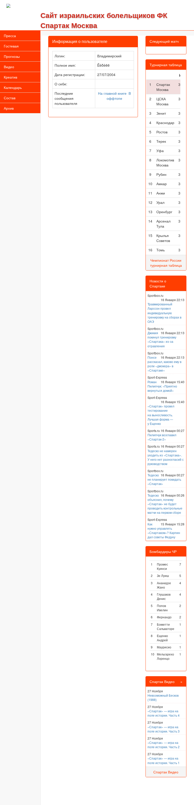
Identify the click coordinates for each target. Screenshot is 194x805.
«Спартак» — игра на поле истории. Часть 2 (164, 744)
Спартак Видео (165, 771)
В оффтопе (119, 96)
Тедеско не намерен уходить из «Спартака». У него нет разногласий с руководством (166, 457)
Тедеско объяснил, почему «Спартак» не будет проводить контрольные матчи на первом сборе (165, 504)
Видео (9, 66)
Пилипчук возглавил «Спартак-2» (162, 437)
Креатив (10, 77)
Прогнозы (12, 56)
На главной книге (112, 93)
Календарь (13, 87)
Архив (9, 108)
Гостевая (11, 45)
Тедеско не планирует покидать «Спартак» (164, 479)
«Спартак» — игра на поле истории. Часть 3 (164, 729)
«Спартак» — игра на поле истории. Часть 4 (164, 713)
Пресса (10, 35)
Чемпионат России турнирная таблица (166, 263)
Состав (9, 97)
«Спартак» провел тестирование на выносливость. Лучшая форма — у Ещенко (161, 415)
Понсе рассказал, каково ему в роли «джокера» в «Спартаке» (164, 363)
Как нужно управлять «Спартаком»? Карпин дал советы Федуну (164, 530)
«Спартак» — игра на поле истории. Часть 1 (164, 760)
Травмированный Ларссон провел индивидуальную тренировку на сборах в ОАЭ (164, 313)
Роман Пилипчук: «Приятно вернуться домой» (162, 386)
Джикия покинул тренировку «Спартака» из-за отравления (162, 339)
